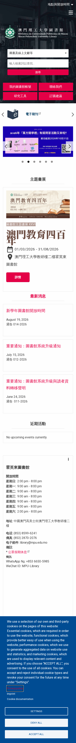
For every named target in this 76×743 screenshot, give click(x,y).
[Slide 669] (38, 141)
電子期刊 (32, 114)
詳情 (18, 277)
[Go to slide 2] (29, 162)
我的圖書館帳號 (20, 87)
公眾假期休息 (17, 552)
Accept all (36, 734)
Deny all (36, 722)
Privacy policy (15, 688)
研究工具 (20, 96)
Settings (36, 711)
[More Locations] (68, 459)
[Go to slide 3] (34, 162)
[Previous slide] (6, 146)
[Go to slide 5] (46, 162)
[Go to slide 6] (52, 162)
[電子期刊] (12, 114)
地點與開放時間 (59, 4)
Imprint (11, 693)
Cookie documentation (20, 698)
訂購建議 (55, 96)
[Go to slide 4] (40, 162)
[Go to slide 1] (23, 162)
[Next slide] (69, 146)
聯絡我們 (55, 87)
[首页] (36, 31)
